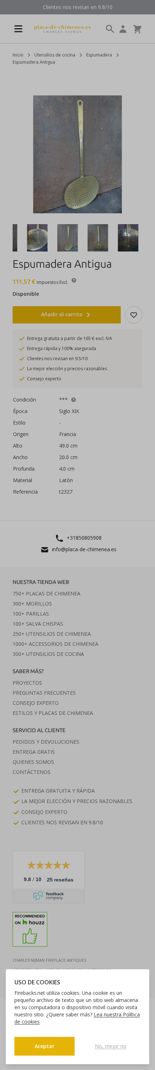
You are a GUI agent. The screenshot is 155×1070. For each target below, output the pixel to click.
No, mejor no (111, 1046)
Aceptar (44, 1046)
